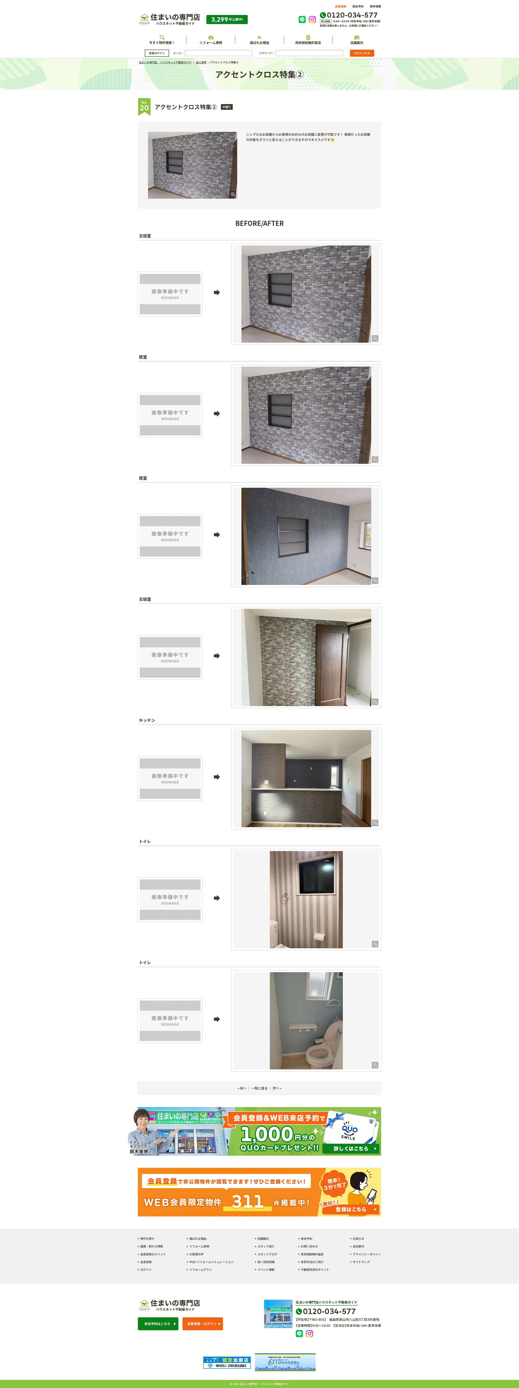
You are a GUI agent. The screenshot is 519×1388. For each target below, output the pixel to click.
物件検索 (375, 6)
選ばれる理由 (259, 42)
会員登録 (340, 6)
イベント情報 (266, 1269)
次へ (275, 1088)
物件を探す (147, 1239)
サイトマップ (361, 1262)
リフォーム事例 (210, 42)
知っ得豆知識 (266, 1262)
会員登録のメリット (153, 1254)
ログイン (146, 1269)
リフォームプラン (200, 1269)
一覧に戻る (259, 1088)
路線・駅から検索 (151, 1246)
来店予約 (358, 6)
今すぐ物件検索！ (162, 42)
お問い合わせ (309, 1246)
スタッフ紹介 (266, 1246)
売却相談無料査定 (308, 42)
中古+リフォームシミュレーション (211, 1262)
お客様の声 (196, 1254)
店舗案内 (356, 42)
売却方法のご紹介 (312, 1262)
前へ (243, 1088)
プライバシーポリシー (367, 1254)
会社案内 (358, 1246)
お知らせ (358, 1239)
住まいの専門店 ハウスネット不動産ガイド (169, 19)
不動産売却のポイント (315, 1269)
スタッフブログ (267, 1254)
